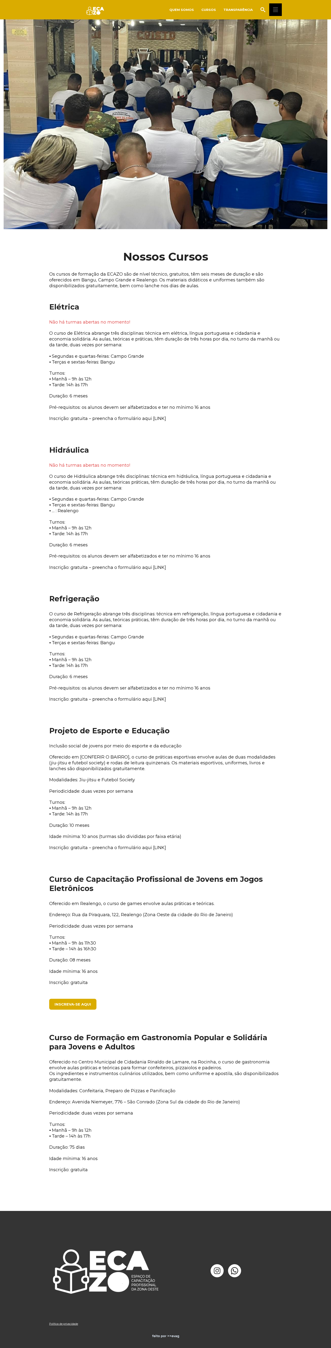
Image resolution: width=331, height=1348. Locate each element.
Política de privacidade (63, 1323)
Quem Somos (181, 10)
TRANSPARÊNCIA (238, 10)
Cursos (208, 10)
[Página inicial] (96, 9)
